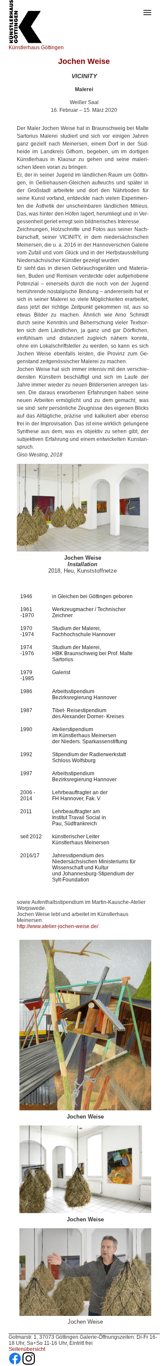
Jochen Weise (84, 61)
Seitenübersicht (27, 1349)
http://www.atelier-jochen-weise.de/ (57, 926)
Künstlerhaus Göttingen (36, 47)
